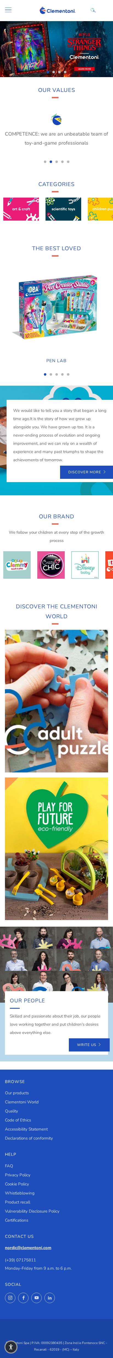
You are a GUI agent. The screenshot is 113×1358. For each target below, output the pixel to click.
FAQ (9, 1166)
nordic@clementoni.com (28, 1247)
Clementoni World (22, 1102)
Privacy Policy (17, 1175)
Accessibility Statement (26, 1129)
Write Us (86, 1044)
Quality (11, 1111)
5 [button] (68, 162)
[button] (11, 1347)
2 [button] (53, 72)
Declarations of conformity (29, 1138)
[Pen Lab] (56, 307)
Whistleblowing (20, 1193)
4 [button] (65, 72)
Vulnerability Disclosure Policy (32, 1211)
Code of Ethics (18, 1120)
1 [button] (48, 72)
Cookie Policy (17, 1184)
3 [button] (59, 72)
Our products (17, 1093)
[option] (56, 49)
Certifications (16, 1220)
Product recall (17, 1202)
